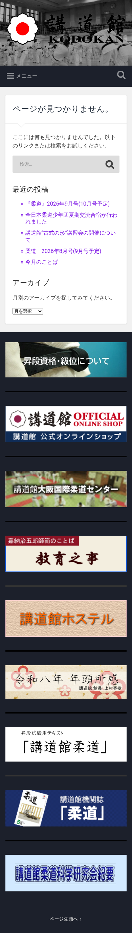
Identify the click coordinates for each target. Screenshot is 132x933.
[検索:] (66, 164)
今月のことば (41, 262)
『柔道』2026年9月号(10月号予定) (67, 204)
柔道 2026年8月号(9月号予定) (63, 251)
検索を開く (120, 76)
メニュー (27, 76)
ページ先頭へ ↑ (66, 919)
